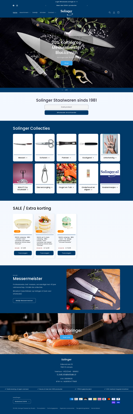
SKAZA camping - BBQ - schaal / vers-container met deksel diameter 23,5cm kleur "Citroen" (22, 241)
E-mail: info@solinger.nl (66, 374)
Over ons (66, 337)
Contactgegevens (52, 408)
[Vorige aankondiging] (46, 5)
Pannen (65, 158)
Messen (21, 158)
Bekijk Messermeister (24, 301)
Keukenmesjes (109, 187)
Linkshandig (109, 158)
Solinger (20, 408)
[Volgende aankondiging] (87, 5)
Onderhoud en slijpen (88, 188)
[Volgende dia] (71, 90)
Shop (66, 63)
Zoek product (66, 107)
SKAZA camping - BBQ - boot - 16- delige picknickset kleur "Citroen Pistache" (66, 240)
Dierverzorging (43, 187)
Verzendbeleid (95, 408)
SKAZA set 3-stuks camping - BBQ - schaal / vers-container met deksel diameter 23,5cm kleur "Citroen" (44, 241)
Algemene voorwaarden (67, 408)
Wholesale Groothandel (66, 113)
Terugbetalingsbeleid (82, 408)
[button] (24, 12)
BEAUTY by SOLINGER (22, 188)
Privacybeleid (41, 408)
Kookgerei (87, 158)
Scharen (43, 158)
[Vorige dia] (62, 90)
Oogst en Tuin (65, 187)
